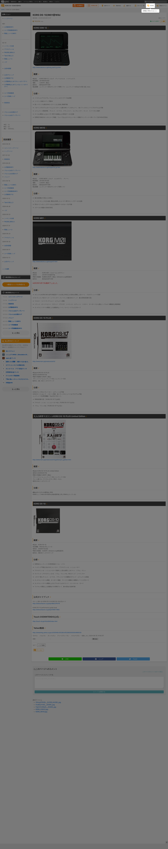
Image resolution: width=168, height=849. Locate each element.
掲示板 (152, 5)
